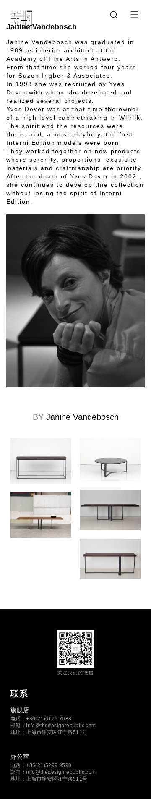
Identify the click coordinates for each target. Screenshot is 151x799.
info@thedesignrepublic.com (61, 725)
